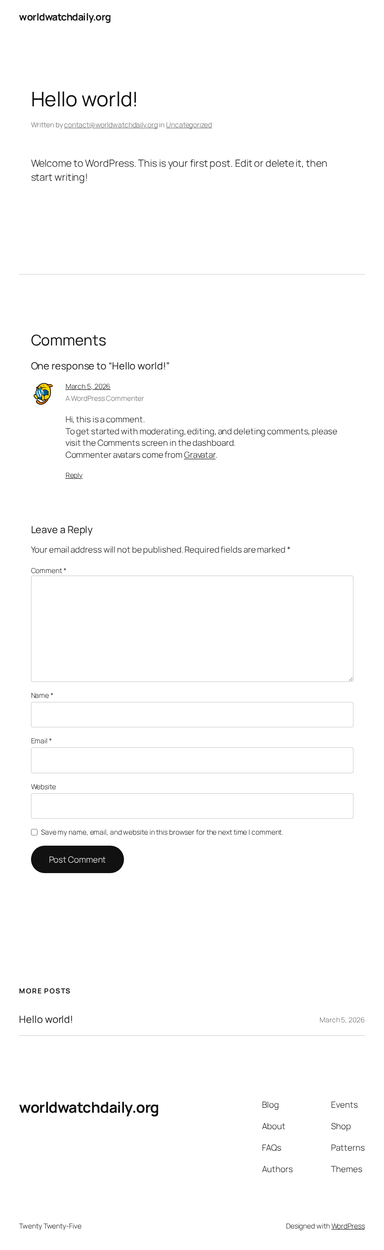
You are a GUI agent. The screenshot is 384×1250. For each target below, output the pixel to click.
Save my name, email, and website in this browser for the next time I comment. (162, 832)
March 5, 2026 (88, 386)
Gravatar (200, 454)
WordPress (348, 1226)
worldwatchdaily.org (65, 16)
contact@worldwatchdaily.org (111, 124)
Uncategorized (189, 124)
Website (43, 786)
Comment (48, 570)
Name (42, 695)
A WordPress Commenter (105, 398)
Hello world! (46, 1019)
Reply (74, 475)
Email (41, 740)
